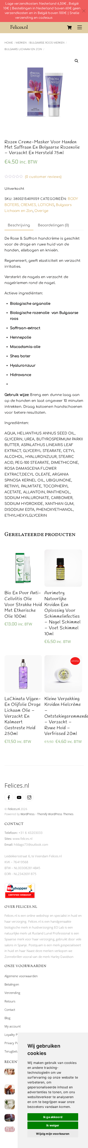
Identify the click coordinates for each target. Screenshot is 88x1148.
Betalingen (12, 984)
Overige (41, 211)
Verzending (12, 993)
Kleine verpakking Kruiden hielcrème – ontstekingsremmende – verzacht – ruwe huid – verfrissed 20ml (63, 716)
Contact (10, 1010)
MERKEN (21, 42)
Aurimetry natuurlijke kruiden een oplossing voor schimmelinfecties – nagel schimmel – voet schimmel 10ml (62, 613)
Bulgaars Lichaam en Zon (23, 49)
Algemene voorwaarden (21, 976)
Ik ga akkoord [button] (52, 1117)
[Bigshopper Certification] (20, 897)
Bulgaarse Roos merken (46, 42)
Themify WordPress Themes (55, 814)
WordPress (27, 814)
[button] (76, 61)
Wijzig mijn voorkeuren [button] (52, 1133)
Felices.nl (14, 809)
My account (13, 1026)
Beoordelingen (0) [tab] (53, 225)
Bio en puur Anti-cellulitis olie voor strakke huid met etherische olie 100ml (23, 604)
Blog (8, 1018)
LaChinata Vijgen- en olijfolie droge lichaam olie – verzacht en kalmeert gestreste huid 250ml (23, 716)
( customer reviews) (43, 177)
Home (9, 42)
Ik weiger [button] (52, 1125)
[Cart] (69, 27)
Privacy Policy (14, 1043)
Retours (10, 1001)
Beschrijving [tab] (19, 225)
